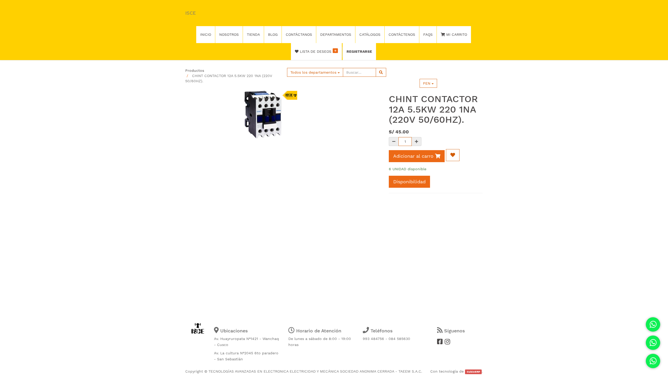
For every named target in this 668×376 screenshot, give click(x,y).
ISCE (190, 13)
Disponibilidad (409, 181)
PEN (427, 83)
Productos (194, 70)
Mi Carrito (456, 34)
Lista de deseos (317, 51)
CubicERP (473, 371)
